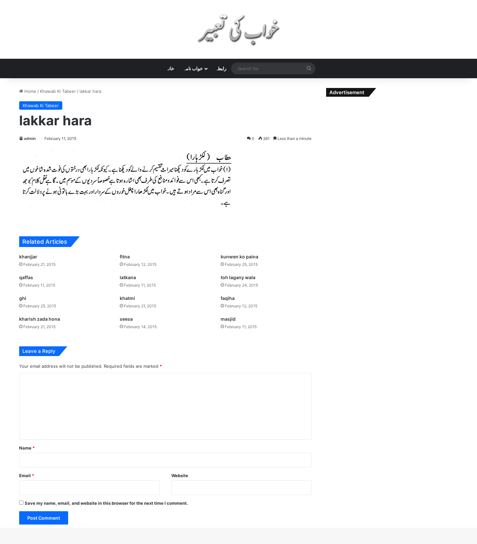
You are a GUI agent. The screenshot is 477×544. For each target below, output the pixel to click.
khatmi (127, 298)
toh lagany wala (238, 277)
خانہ (170, 68)
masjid (228, 319)
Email (26, 475)
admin (30, 138)
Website (179, 475)
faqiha (228, 298)
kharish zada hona (39, 319)
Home (29, 91)
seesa (126, 319)
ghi (22, 298)
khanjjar (28, 256)
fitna (125, 256)
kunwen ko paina (239, 256)
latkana (128, 277)
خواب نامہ (193, 68)
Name (27, 448)
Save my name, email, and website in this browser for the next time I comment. (106, 503)
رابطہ (220, 68)
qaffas (26, 277)
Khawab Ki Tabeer (58, 91)
